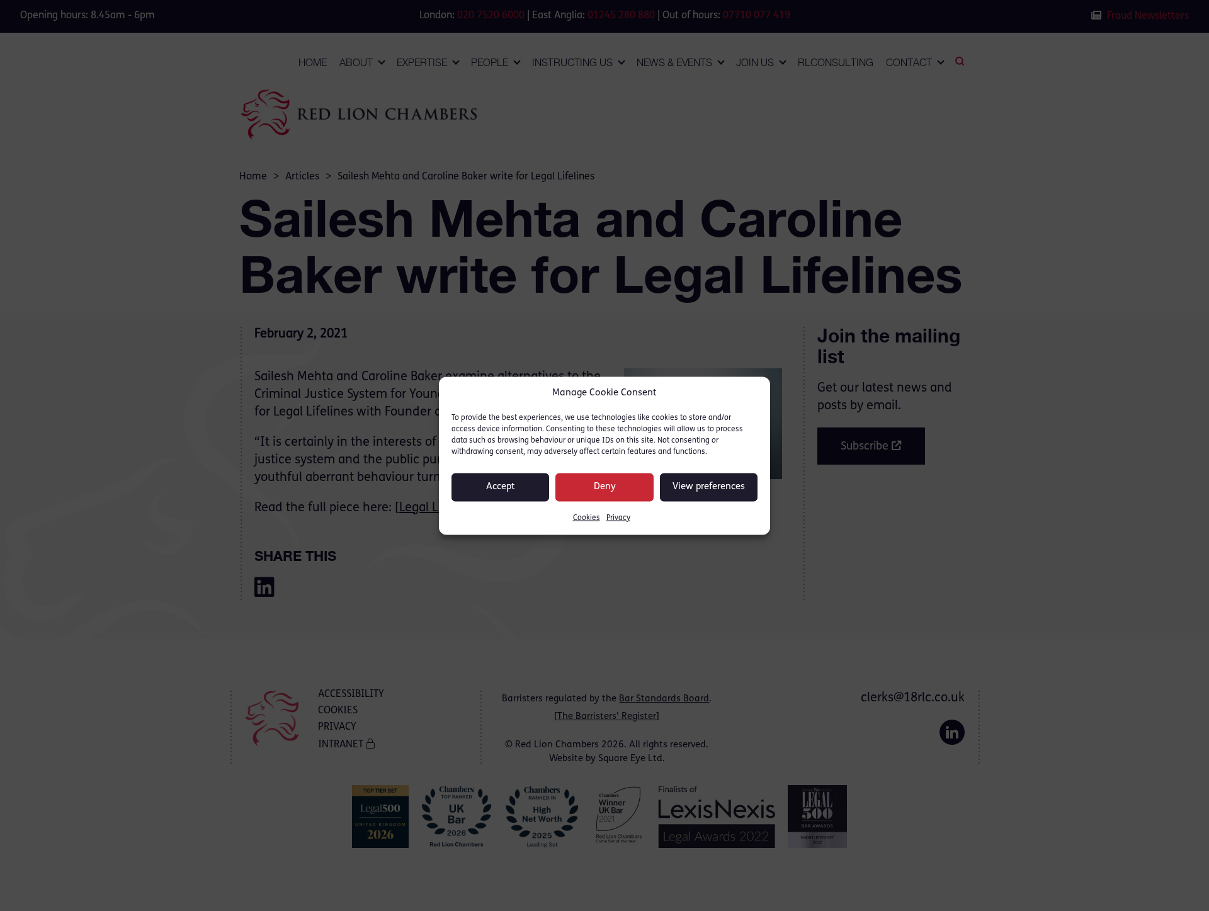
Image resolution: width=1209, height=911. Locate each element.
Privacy (618, 517)
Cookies (586, 517)
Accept (500, 487)
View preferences (709, 487)
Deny (605, 487)
